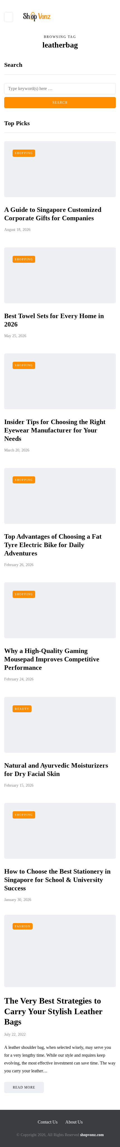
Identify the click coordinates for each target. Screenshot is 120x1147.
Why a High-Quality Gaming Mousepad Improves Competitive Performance (51, 659)
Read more (24, 1087)
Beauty (22, 708)
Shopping (24, 153)
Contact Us (47, 1122)
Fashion (22, 926)
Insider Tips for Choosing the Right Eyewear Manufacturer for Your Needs (54, 430)
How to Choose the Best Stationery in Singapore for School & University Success (57, 880)
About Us (74, 1122)
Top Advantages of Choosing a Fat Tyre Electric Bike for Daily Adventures (53, 545)
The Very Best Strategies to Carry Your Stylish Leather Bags (53, 1011)
